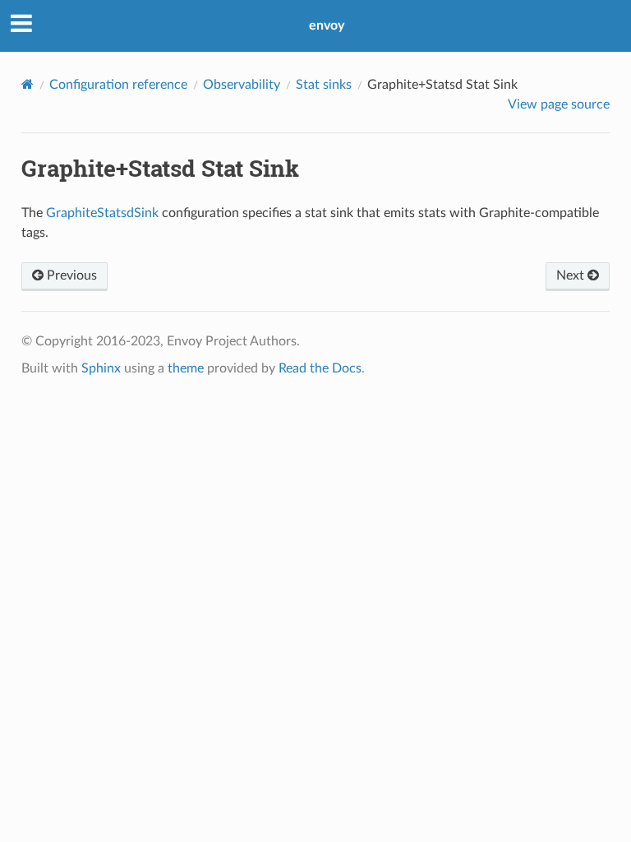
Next (571, 275)
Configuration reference (118, 84)
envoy (326, 25)
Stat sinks (324, 84)
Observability (241, 84)
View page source (559, 104)
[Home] (27, 84)
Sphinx (101, 368)
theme (186, 368)
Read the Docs (320, 368)
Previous (70, 275)
